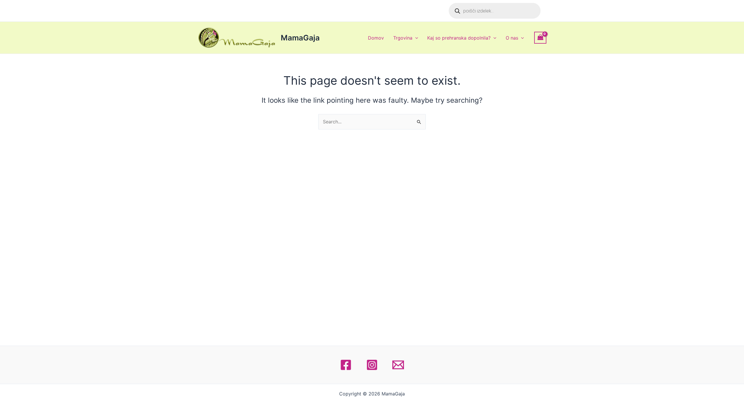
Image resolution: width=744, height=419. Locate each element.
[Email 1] (398, 365)
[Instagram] (372, 365)
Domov (376, 38)
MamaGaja (300, 37)
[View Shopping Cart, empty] (540, 38)
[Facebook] (346, 365)
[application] (415, 37)
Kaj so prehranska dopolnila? (459, 38)
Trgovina (402, 38)
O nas (512, 38)
